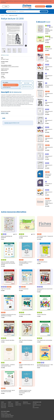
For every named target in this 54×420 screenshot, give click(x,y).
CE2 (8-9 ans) (10, 406)
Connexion (49, 6)
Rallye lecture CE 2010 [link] (13, 15)
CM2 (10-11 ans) (18, 405)
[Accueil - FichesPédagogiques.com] (27, 6)
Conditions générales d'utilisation (7, 415)
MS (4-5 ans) (3, 406)
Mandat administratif (37, 405)
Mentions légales (4, 412)
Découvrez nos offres (40, 6)
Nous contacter (36, 407)
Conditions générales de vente (7, 416)
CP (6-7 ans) (10, 403)
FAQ (33, 406)
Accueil (2, 15)
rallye (7, 113)
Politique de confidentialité (6, 414)
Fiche (6, 15)
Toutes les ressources (11, 11)
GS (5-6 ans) (3, 407)
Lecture (3, 113)
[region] (14, 34)
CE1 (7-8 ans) (10, 405)
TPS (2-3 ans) (3, 403)
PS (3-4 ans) (3, 405)
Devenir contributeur (27, 403)
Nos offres (35, 403)
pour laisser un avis (12, 122)
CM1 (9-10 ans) (18, 403)
